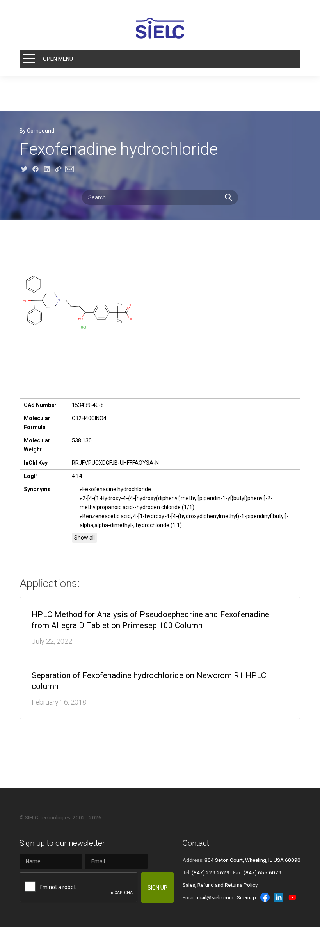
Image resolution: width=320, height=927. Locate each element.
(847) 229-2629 (210, 872)
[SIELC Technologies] (160, 28)
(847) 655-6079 (262, 872)
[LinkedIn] (278, 897)
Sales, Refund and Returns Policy (220, 885)
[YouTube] (292, 897)
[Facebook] (265, 897)
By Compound (37, 131)
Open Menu (58, 59)
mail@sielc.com (215, 897)
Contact (196, 843)
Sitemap (246, 897)
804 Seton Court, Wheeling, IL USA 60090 (252, 860)
